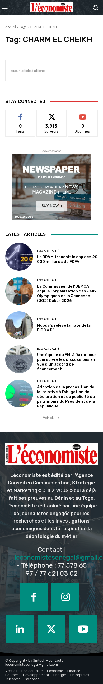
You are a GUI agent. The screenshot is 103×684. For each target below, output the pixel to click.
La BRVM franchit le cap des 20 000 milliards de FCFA (67, 259)
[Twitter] (51, 629)
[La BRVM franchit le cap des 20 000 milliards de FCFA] (19, 257)
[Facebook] (34, 597)
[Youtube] (83, 629)
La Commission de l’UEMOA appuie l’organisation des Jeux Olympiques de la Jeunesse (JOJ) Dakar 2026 (66, 293)
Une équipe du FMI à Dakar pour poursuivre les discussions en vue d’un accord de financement (66, 361)
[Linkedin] (20, 629)
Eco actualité (48, 250)
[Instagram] (65, 597)
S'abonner (82, 114)
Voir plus (49, 417)
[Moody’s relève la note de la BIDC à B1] (19, 325)
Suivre (51, 114)
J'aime (20, 114)
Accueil (10, 27)
